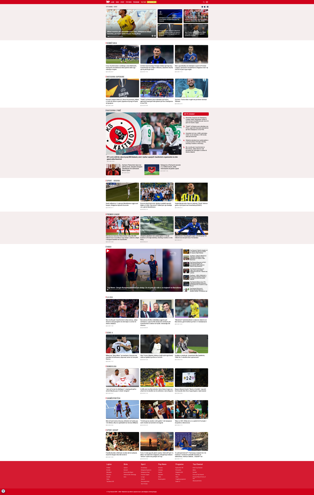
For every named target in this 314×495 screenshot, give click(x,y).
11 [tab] (118, 36)
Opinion (126, 467)
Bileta (194, 470)
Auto (125, 477)
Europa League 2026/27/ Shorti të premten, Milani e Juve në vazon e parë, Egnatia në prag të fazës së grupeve (122, 102)
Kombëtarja (112, 43)
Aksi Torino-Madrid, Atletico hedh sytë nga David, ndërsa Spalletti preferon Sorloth (156, 357)
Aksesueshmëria (197, 480)
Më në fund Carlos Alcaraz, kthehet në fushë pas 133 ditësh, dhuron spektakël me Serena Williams (122, 423)
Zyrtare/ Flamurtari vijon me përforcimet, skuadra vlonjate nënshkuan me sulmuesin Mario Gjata (132, 168)
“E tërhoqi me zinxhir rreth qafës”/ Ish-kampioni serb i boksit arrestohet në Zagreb (156, 423)
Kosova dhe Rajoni (128, 472)
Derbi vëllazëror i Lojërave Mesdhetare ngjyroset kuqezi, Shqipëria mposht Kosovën (122, 205)
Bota (126, 464)
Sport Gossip (112, 430)
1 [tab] (107, 36)
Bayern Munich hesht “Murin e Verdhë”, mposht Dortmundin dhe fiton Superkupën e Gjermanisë (190, 391)
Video (117, 2)
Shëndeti (160, 474)
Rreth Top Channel (197, 467)
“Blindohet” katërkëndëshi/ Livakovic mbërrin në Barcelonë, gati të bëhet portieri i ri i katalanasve (191, 322)
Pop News (129, 2)
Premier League (113, 214)
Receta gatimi (161, 479)
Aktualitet (109, 472)
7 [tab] (114, 36)
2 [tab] (108, 36)
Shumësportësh (113, 398)
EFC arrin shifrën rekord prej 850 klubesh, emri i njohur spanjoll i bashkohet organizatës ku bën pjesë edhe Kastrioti (142, 159)
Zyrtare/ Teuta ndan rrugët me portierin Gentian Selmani (191, 101)
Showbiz (160, 467)
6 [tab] (113, 36)
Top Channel (198, 464)
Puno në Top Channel (198, 474)
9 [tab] (116, 36)
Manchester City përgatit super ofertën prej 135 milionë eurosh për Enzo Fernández (191, 238)
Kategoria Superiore (115, 76)
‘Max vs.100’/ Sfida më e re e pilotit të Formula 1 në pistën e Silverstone (190, 423)
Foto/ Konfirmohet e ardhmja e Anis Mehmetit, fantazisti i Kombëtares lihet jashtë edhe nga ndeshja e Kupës (121, 68)
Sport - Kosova (113, 180)
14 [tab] (122, 36)
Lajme (112, 2)
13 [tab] (121, 36)
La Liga (110, 297)
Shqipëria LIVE (179, 472)
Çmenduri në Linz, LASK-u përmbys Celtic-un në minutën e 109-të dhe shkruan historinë (196, 134)
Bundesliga (111, 366)
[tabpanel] (131, 23)
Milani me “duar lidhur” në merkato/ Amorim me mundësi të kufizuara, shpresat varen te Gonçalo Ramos (122, 358)
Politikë (108, 467)
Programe (136, 2)
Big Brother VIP (179, 467)
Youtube (143, 2)
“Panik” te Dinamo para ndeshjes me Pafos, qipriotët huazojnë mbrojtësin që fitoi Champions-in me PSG (156, 102)
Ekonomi (108, 474)
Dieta (159, 477)
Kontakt (195, 472)
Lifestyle (160, 470)
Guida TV (177, 481)
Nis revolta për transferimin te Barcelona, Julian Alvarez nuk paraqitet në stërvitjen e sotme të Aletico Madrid (196, 149)
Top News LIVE (152, 2)
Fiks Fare (177, 474)
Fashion (160, 472)
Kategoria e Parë (114, 110)
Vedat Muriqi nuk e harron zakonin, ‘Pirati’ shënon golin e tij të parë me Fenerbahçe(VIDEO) (191, 205)
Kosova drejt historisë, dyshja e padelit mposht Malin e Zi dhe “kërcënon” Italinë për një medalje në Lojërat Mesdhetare (156, 206)
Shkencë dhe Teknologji (130, 474)
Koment (126, 470)
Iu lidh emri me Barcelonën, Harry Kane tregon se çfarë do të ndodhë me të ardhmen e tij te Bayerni (156, 391)
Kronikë (108, 470)
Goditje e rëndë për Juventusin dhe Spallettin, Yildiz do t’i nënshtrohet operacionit (190, 357)
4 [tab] (110, 36)
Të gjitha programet (180, 479)
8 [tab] (115, 36)
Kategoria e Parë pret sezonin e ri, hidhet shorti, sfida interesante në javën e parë (171, 168)
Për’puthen (178, 470)
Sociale (108, 477)
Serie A (110, 332)
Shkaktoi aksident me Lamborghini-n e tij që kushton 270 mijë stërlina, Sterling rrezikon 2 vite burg (197, 141)
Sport (122, 2)
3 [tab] (109, 36)
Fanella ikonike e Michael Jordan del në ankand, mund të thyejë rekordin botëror (121, 455)
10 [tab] (117, 36)
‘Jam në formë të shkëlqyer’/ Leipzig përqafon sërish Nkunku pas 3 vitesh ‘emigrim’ (121, 391)
